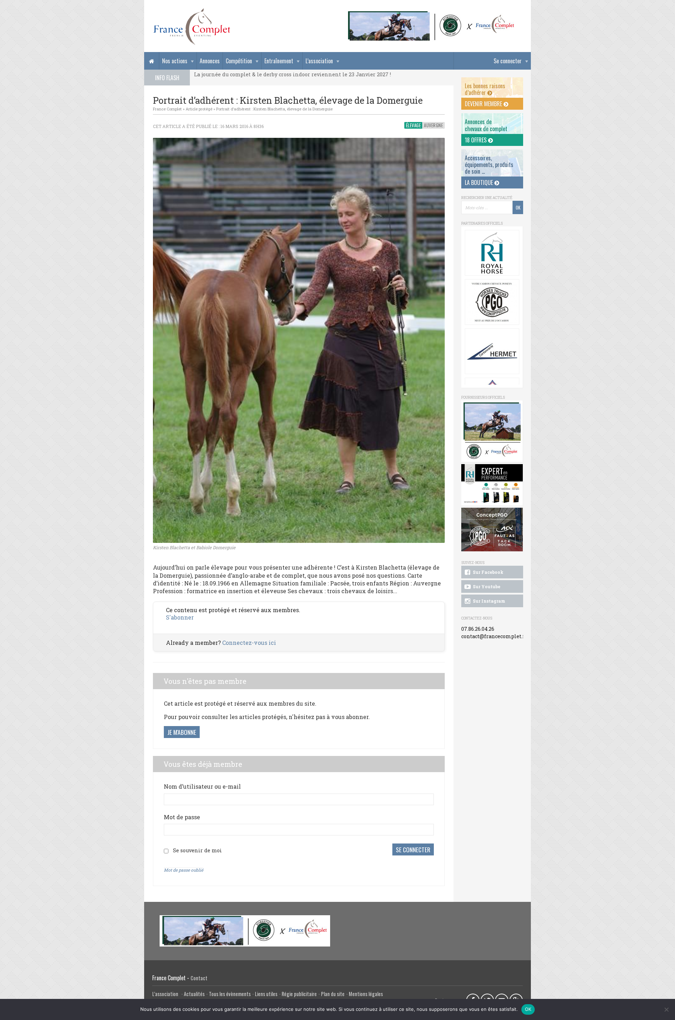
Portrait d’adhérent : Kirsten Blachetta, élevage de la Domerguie (274, 108)
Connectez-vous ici (249, 642)
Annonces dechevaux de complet (486, 125)
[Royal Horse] (492, 253)
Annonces (210, 61)
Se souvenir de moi (197, 850)
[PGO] (492, 530)
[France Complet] (191, 27)
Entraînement (278, 61)
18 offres (476, 140)
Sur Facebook (487, 572)
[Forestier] (431, 14)
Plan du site (333, 993)
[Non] (666, 1009)
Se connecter (508, 61)
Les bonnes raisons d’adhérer (485, 89)
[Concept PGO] (492, 302)
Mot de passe (182, 817)
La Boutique (479, 182)
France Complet (167, 108)
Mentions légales (366, 993)
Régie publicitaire (299, 993)
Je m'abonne (181, 732)
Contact (199, 978)
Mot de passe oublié (183, 870)
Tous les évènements (230, 993)
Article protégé (199, 108)
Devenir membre (484, 104)
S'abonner (180, 617)
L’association (319, 61)
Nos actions (174, 61)
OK (528, 1009)
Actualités (194, 993)
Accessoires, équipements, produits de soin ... (489, 164)
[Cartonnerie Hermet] (492, 351)
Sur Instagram (488, 601)
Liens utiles (266, 993)
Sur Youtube (486, 586)
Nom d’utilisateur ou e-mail (202, 786)
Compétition (239, 61)
